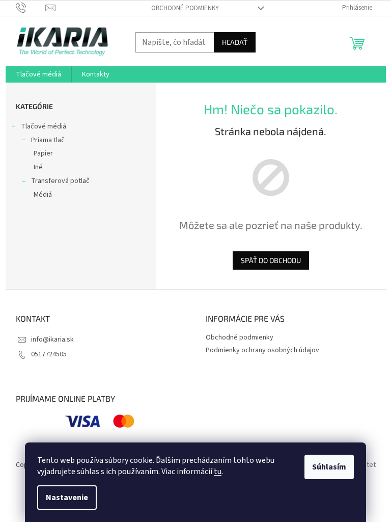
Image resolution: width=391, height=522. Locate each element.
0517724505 (49, 354)
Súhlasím (329, 467)
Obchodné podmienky (185, 8)
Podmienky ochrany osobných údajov (262, 350)
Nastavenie (67, 497)
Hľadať (234, 42)
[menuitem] (38, 74)
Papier (43, 153)
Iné (38, 167)
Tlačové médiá (43, 126)
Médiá (43, 195)
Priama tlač (48, 140)
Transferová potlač (60, 181)
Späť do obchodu (271, 260)
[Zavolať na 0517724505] (31, 7)
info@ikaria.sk (52, 339)
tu (217, 471)
